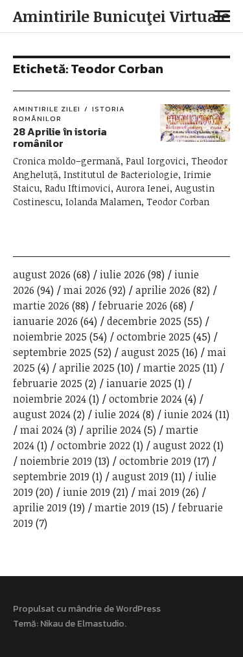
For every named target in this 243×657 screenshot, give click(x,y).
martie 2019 (122, 507)
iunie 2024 (188, 414)
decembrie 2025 (144, 321)
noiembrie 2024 (49, 399)
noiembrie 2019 (56, 461)
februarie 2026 (132, 305)
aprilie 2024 (113, 430)
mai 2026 (85, 290)
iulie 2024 (117, 414)
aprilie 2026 (163, 290)
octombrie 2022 (93, 445)
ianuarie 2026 (45, 321)
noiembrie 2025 (50, 336)
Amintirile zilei (46, 109)
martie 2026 (41, 305)
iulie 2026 (122, 274)
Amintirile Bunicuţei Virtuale (121, 16)
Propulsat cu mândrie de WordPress (87, 609)
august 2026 (42, 274)
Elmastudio (100, 623)
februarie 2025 (47, 383)
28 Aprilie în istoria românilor (60, 137)
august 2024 (42, 414)
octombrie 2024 (145, 399)
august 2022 (182, 445)
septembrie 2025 (52, 352)
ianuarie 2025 (139, 383)
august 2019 (140, 476)
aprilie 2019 (40, 507)
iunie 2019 (86, 492)
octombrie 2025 (154, 336)
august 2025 (150, 352)
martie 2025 (171, 368)
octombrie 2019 (155, 461)
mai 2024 (41, 430)
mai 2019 (158, 492)
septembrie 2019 (51, 476)
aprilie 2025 (87, 368)
